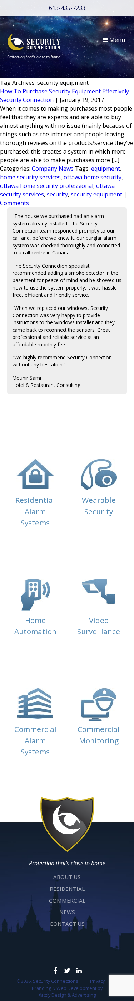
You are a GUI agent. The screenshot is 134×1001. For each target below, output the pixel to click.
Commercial (67, 900)
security (57, 194)
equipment (105, 168)
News (67, 911)
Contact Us (67, 923)
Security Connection (27, 100)
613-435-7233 (67, 8)
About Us (67, 876)
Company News (53, 168)
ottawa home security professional (46, 186)
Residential (67, 888)
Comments (14, 203)
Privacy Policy (104, 981)
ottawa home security (92, 177)
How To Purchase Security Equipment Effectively (64, 91)
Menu (116, 40)
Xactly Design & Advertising (67, 995)
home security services (30, 177)
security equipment (96, 194)
